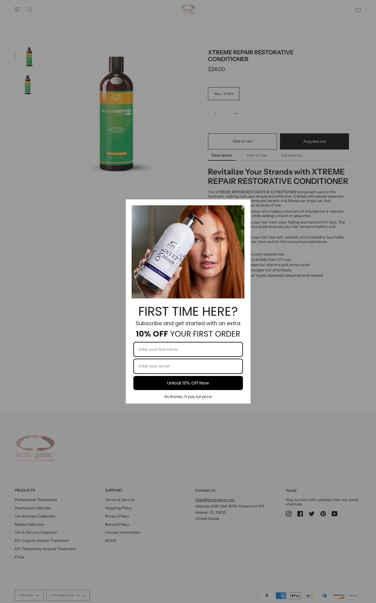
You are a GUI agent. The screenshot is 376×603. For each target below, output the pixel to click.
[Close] (243, 206)
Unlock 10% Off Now (188, 383)
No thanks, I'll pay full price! (188, 396)
